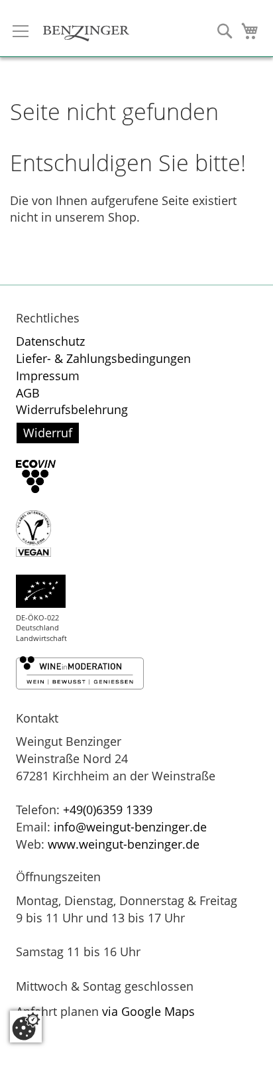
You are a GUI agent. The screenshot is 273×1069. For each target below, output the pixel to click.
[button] (225, 31)
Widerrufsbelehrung (72, 409)
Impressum (48, 376)
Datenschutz (50, 341)
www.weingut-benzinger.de (123, 844)
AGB (28, 393)
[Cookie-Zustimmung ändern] (26, 1026)
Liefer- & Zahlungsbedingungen (103, 358)
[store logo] (86, 26)
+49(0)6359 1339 (109, 810)
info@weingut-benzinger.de (130, 827)
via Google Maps (148, 1011)
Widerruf (47, 433)
